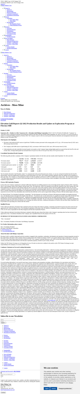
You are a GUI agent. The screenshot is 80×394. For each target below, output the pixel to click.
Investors (6, 73)
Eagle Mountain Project (16, 25)
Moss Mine (13, 21)
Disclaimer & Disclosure (13, 15)
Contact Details (10, 47)
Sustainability (7, 81)
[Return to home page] (6, 5)
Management (10, 11)
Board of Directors (11, 12)
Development (10, 22)
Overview (9, 28)
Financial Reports (11, 29)
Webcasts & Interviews (12, 41)
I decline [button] (53, 388)
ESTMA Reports (11, 36)
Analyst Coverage (11, 32)
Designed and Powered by (10, 371)
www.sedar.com (51, 300)
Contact (6, 91)
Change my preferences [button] (65, 388)
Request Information (12, 48)
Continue (3, 392)
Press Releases (10, 39)
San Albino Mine (14, 19)
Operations (9, 18)
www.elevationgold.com (8, 231)
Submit (3, 322)
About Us (9, 9)
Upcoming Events (11, 33)
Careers (6, 95)
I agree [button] (47, 388)
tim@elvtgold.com (6, 229)
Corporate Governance (12, 14)
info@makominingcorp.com (8, 389)
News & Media (7, 84)
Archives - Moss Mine (12, 44)
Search (2, 4)
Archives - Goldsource (12, 42)
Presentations (10, 31)
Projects (6, 63)
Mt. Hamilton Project (15, 24)
